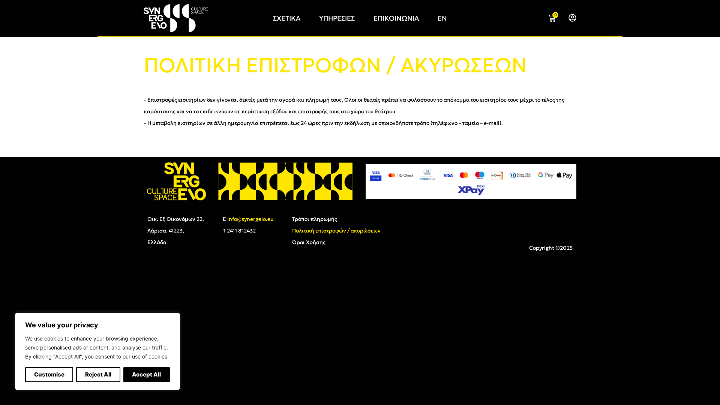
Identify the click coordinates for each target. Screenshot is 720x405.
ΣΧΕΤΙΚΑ (286, 18)
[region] (97, 351)
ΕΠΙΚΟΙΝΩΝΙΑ (396, 18)
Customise (49, 374)
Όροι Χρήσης (309, 242)
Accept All (146, 374)
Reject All (98, 374)
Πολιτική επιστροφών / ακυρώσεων (336, 230)
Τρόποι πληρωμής (314, 219)
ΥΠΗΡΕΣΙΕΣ (337, 18)
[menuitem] (442, 18)
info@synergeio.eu (250, 219)
